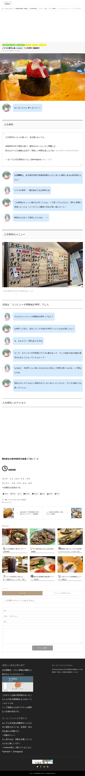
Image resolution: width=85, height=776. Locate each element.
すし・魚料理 (42, 45)
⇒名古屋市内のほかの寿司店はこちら (18, 291)
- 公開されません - (11, 616)
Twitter (37, 766)
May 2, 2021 (47, 159)
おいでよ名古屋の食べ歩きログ (38, 773)
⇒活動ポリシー (8, 735)
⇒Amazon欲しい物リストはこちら (16, 747)
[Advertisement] (42, 26)
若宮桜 (20, 695)
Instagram (44, 766)
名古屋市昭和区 (20, 45)
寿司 (6, 499)
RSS (47, 766)
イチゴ (10, 499)
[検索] (77, 3)
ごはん (35, 45)
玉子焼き (23, 499)
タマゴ (18, 499)
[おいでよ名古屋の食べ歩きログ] (6, 3)
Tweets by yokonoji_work (59, 669)
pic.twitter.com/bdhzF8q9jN (67, 151)
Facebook (41, 766)
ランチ (28, 45)
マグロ (14, 499)
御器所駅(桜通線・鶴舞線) (9, 45)
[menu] (82, 3)
